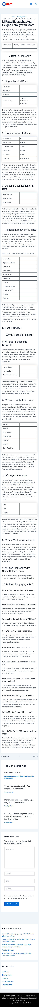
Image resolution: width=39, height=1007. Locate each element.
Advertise (11, 998)
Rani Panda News (8, 950)
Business (7, 776)
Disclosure (32, 998)
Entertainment (14, 776)
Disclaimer (24, 998)
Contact (17, 998)
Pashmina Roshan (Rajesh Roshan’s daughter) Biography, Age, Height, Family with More (19, 816)
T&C (24, 1000)
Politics (21, 776)
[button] (36, 4)
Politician (5, 978)
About (4, 998)
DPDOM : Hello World (12, 773)
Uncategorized (8, 778)
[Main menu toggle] (31, 4)
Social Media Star (29, 776)
